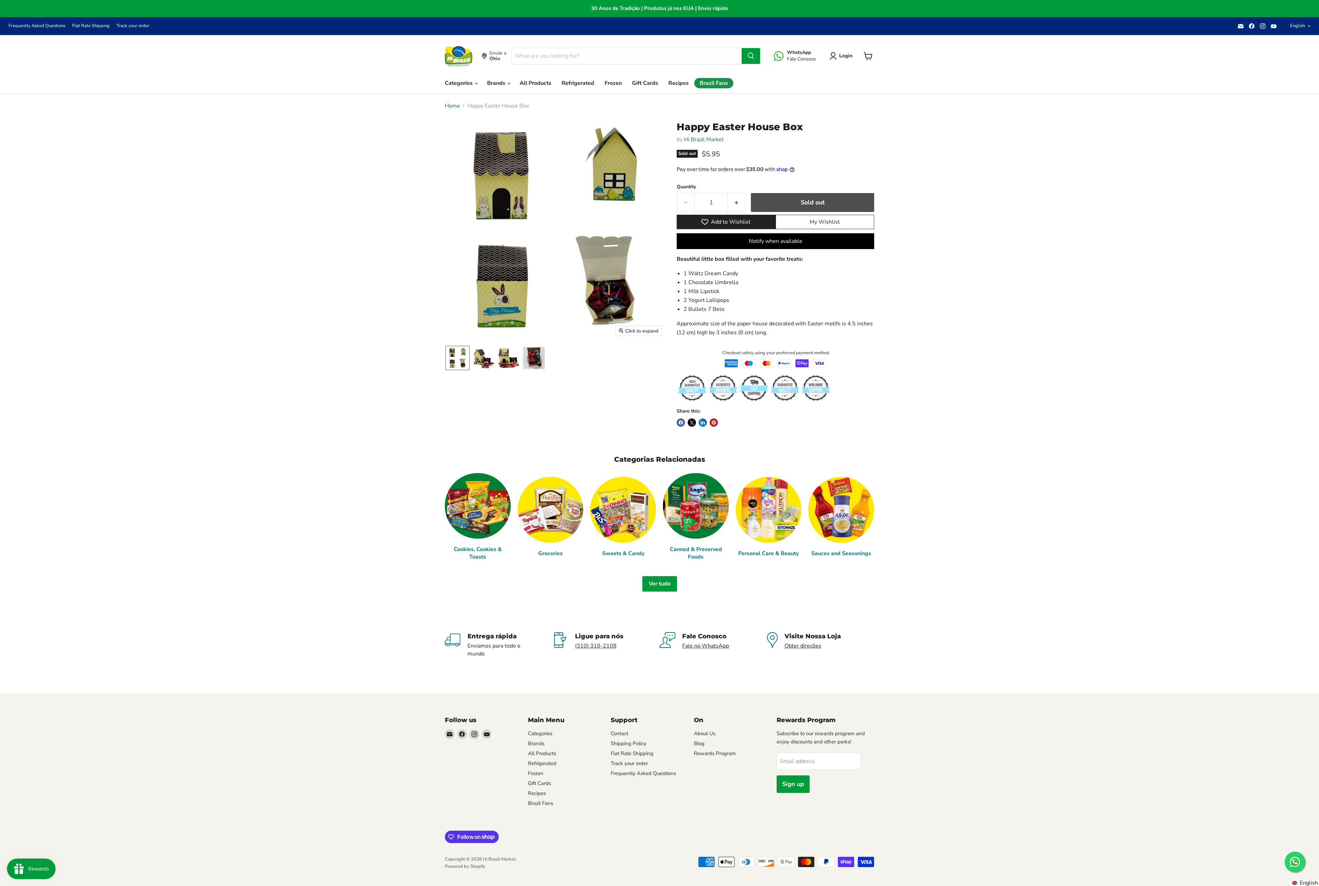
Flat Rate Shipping (91, 26)
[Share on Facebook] (681, 422)
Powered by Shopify (465, 866)
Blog (699, 743)
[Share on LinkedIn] (703, 422)
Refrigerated (578, 83)
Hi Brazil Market (704, 139)
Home (452, 106)
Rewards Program (715, 753)
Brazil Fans (714, 83)
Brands (497, 83)
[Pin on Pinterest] (714, 422)
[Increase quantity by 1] (736, 202)
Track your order (132, 26)
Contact (619, 733)
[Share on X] (692, 422)
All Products (535, 83)
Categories (459, 83)
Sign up (793, 784)
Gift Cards (645, 83)
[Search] (751, 56)
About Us (704, 733)
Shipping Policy (628, 743)
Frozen (613, 83)
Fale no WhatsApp (705, 646)
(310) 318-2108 (596, 646)
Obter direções (803, 646)
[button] (842, 56)
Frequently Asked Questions (37, 26)
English (1297, 26)
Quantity (686, 187)
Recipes (678, 83)
